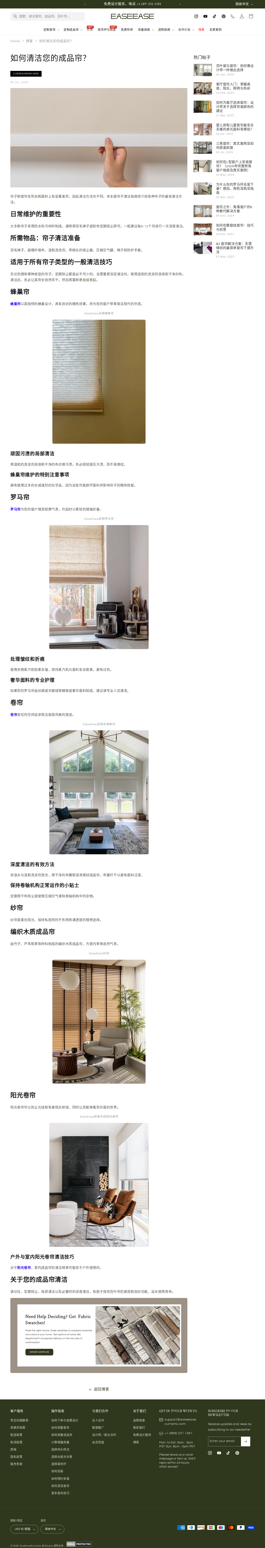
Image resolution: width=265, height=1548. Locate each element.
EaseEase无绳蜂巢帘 (99, 313)
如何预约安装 (60, 1478)
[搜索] (15, 16)
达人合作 (98, 1420)
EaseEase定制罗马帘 (99, 518)
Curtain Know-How (26, 74)
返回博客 (101, 1389)
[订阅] (245, 1441)
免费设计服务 (142, 1435)
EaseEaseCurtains (30, 1546)
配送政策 (16, 1435)
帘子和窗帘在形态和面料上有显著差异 (39, 196)
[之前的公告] (85, 4)
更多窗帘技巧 (60, 1493)
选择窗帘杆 (58, 1464)
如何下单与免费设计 (64, 1420)
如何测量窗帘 (60, 1427)
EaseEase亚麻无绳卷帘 (99, 724)
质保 (13, 1449)
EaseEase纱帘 (99, 953)
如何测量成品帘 (61, 1435)
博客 (29, 41)
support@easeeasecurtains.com (180, 1421)
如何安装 (57, 1471)
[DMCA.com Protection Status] (79, 1545)
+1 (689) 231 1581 (179, 1433)
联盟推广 (98, 1427)
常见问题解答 (19, 1420)
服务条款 (16, 1464)
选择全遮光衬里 (61, 1456)
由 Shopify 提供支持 (53, 1546)
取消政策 (16, 1442)
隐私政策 (16, 1456)
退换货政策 (17, 1427)
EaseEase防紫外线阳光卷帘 (99, 1116)
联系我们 (139, 1427)
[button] (51, 29)
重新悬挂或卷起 (84, 280)
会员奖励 (98, 1442)
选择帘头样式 (60, 1449)
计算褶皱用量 (60, 1442)
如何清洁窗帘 (60, 1486)
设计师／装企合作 (104, 1435)
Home (15, 41)
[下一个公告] (179, 4)
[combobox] (50, 16)
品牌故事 (139, 1420)
